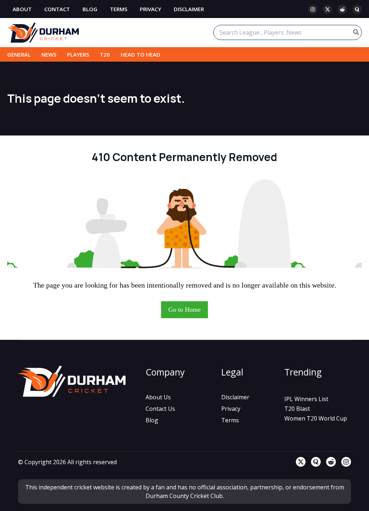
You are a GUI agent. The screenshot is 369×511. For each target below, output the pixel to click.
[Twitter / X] (327, 9)
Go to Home (184, 309)
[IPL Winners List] (306, 399)
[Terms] (230, 420)
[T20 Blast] (297, 408)
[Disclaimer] (235, 397)
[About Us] (158, 397)
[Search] (356, 32)
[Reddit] (342, 9)
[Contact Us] (160, 408)
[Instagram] (312, 9)
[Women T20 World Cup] (315, 418)
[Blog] (152, 420)
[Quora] (357, 9)
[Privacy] (230, 408)
